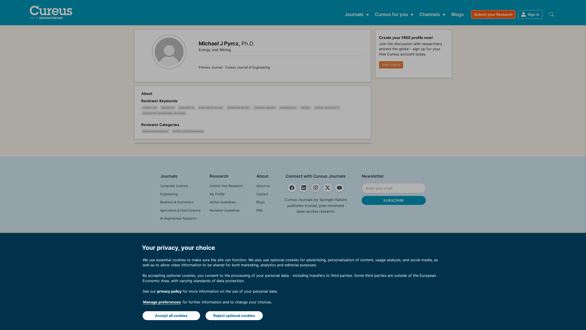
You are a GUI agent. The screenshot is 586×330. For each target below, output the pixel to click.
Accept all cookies (171, 315)
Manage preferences (162, 302)
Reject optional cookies (234, 315)
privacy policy (169, 291)
